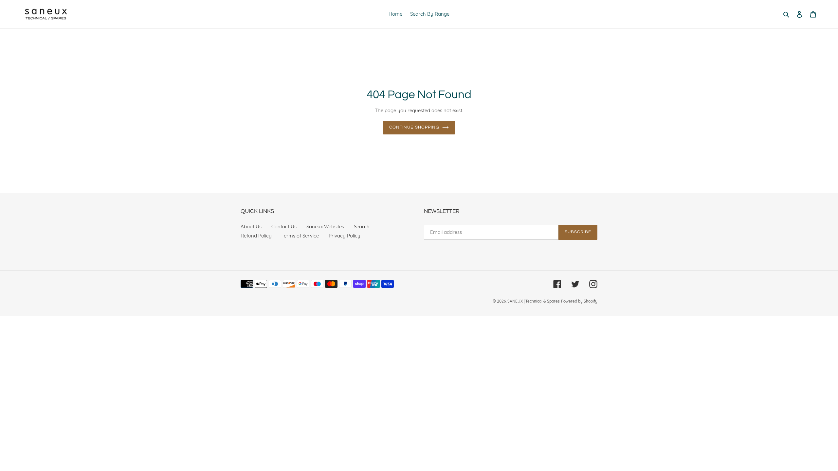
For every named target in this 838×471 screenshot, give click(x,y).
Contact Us (284, 226)
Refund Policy (256, 236)
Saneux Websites (325, 226)
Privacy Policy (344, 236)
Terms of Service (300, 236)
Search (362, 226)
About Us (251, 226)
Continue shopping (414, 127)
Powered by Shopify (579, 301)
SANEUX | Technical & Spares (533, 301)
